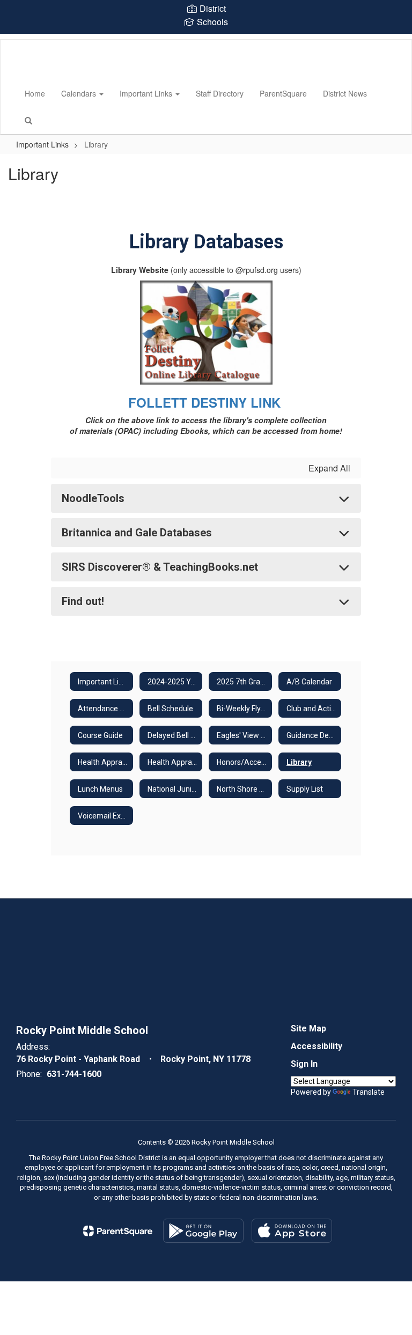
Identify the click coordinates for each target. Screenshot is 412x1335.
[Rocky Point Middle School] (17, 39)
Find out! (83, 601)
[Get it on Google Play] (203, 1231)
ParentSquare (283, 93)
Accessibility (316, 1046)
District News (345, 93)
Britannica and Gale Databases (137, 532)
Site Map (308, 1028)
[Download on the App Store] (292, 1231)
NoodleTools (93, 498)
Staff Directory (220, 93)
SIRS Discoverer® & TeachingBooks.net (160, 566)
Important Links (147, 93)
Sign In (304, 1064)
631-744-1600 (74, 1074)
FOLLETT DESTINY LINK (206, 402)
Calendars (79, 93)
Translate (368, 1092)
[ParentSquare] (117, 1231)
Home (35, 93)
